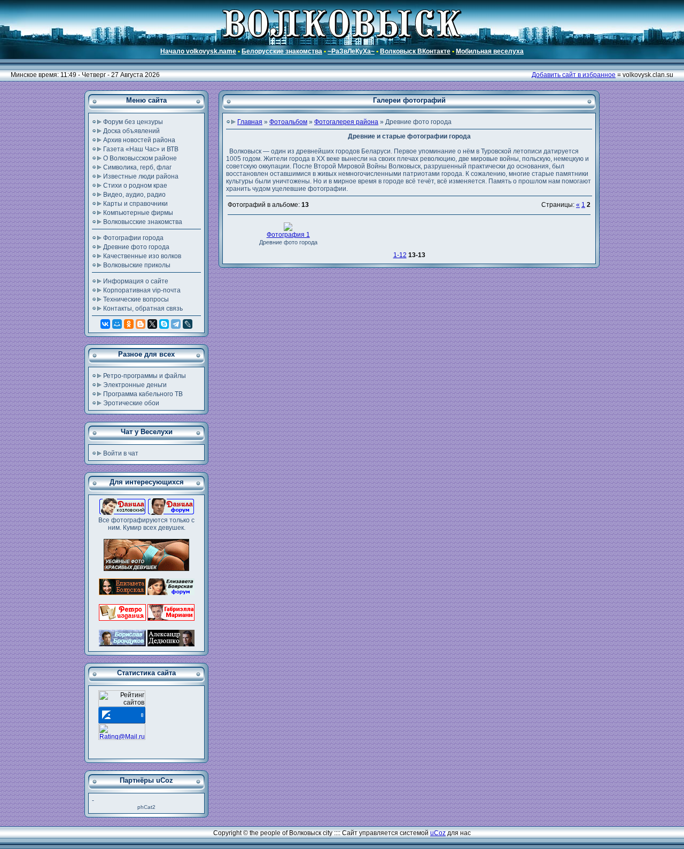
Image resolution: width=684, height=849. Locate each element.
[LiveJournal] (187, 324)
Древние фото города (136, 247)
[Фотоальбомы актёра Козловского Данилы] (122, 512)
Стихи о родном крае (135, 185)
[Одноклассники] (129, 324)
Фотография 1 (288, 234)
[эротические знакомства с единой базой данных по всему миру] (146, 569)
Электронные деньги (135, 385)
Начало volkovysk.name (198, 51)
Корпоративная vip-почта (142, 290)
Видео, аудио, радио (134, 194)
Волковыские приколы (136, 265)
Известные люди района (140, 176)
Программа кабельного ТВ (143, 394)
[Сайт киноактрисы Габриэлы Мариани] (171, 618)
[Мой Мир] (117, 324)
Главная (249, 122)
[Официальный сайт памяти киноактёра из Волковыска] (171, 644)
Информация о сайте (135, 281)
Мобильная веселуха (490, 51)
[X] (152, 324)
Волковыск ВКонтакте (415, 51)
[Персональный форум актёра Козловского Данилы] (171, 512)
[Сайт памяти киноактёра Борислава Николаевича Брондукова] (122, 644)
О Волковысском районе (140, 158)
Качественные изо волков (142, 256)
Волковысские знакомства (142, 222)
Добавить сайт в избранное (574, 75)
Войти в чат (120, 453)
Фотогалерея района (346, 122)
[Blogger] (140, 324)
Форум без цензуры (133, 122)
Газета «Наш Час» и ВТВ (140, 149)
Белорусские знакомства (282, 51)
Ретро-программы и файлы (144, 376)
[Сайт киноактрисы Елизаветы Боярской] (122, 593)
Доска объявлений (131, 131)
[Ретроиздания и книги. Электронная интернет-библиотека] (122, 618)
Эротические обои (131, 403)
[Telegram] (176, 324)
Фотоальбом (288, 122)
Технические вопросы (136, 299)
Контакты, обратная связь (143, 308)
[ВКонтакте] (105, 324)
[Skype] (164, 324)
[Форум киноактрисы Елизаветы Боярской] (171, 593)
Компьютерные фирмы (138, 213)
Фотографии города (133, 238)
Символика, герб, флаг (137, 167)
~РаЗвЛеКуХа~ (351, 51)
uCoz (438, 833)
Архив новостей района (139, 140)
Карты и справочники (135, 203)
